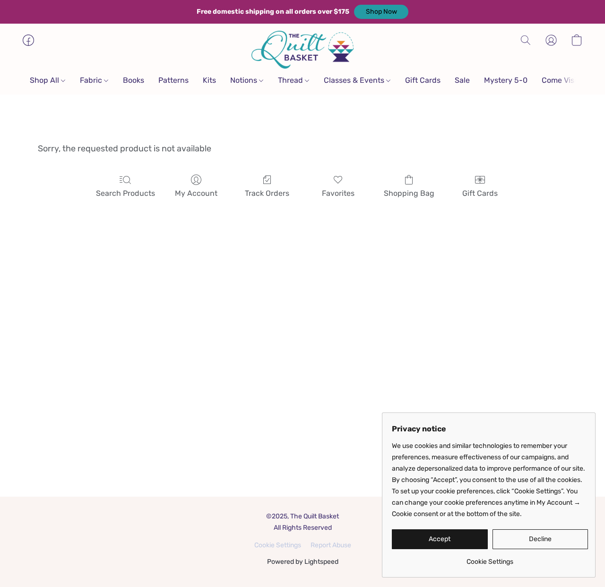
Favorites (338, 193)
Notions (244, 80)
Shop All (45, 80)
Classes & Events (355, 80)
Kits (209, 80)
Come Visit (560, 80)
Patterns (173, 80)
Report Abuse (331, 545)
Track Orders (267, 193)
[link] (490, 558)
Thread (291, 80)
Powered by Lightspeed (302, 562)
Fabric (92, 80)
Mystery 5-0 (505, 80)
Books (133, 80)
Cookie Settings (277, 545)
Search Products (125, 193)
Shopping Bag (409, 193)
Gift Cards (423, 80)
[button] (381, 12)
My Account (196, 193)
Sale (462, 80)
